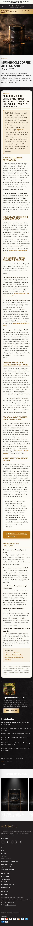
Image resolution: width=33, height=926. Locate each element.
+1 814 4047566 (9, 902)
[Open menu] (2, 6)
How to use (4, 58)
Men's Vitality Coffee (6, 864)
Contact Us (4, 856)
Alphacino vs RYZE (6, 867)
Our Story (3, 853)
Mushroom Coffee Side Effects (13, 657)
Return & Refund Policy (7, 884)
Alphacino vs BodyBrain (7, 869)
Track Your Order (5, 858)
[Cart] (30, 6)
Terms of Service (5, 879)
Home (3, 848)
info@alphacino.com (10, 905)
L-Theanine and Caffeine (12, 653)
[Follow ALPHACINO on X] (12, 842)
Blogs (2, 850)
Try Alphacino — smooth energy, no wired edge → (16, 535)
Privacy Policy (5, 876)
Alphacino (20, 130)
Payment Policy (5, 887)
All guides (7, 659)
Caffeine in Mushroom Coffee (13, 655)
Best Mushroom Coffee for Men (9, 861)
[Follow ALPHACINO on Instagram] (16, 842)
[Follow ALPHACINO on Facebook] (3, 842)
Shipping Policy (5, 882)
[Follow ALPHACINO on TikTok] (7, 842)
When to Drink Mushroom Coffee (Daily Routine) (15, 734)
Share (3, 764)
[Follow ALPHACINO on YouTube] (20, 842)
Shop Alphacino (11, 710)
